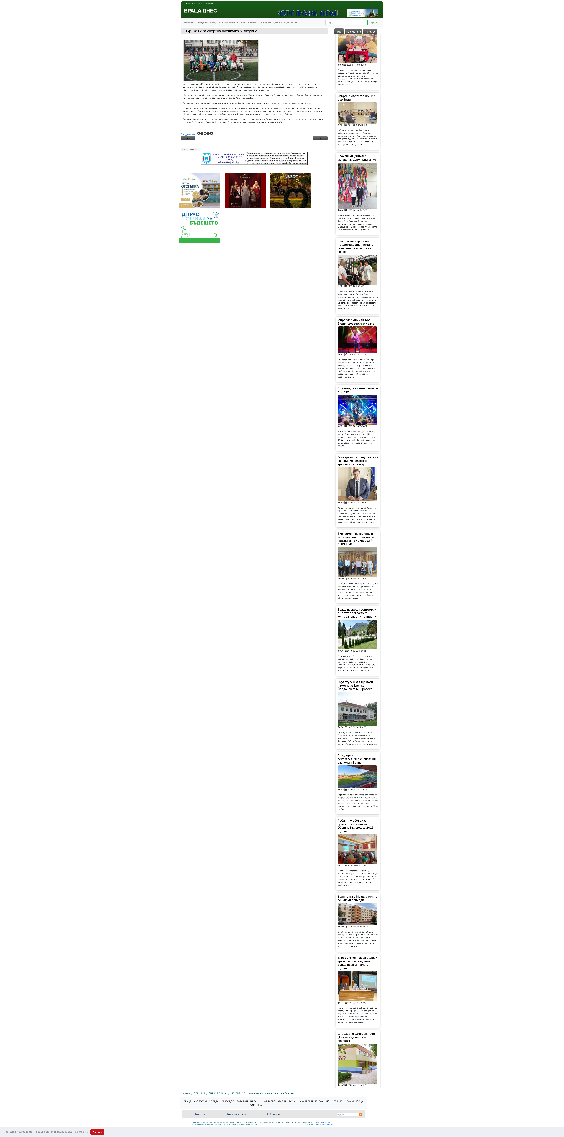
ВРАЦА (187, 1101)
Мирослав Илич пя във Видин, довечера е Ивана (356, 266)
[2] (320, 138)
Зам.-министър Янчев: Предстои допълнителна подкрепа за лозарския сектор (355, 191)
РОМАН (293, 1101)
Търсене (374, 22)
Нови (339, 31)
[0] (188, 138)
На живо (370, 31)
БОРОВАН (242, 1101)
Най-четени (353, 31)
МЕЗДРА (214, 1101)
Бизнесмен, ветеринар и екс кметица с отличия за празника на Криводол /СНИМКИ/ (356, 483)
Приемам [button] (97, 1132)
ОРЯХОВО (269, 1101)
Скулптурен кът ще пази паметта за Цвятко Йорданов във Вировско (355, 630)
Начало (187, 4)
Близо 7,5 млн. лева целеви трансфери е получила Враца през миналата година (357, 908)
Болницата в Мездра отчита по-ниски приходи (357, 842)
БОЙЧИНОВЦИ (355, 1101)
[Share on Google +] (201, 133)
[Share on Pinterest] (208, 133)
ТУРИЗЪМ (265, 22)
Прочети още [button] (80, 1132)
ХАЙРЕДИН (306, 1101)
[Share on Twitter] (211, 133)
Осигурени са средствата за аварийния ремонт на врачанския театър (358, 405)
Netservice (329, 1124)
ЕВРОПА (215, 22)
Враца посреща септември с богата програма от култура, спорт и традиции (357, 557)
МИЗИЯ (282, 1101)
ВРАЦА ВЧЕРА (249, 22)
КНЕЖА (319, 1101)
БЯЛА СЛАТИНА (256, 1103)
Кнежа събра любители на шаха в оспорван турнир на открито (357, 1061)
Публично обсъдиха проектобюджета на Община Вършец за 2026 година (356, 770)
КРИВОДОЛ (227, 1101)
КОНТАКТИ (290, 22)
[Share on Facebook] (198, 133)
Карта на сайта (198, 4)
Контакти (209, 4)
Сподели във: (188, 134)
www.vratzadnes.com (203, 1122)
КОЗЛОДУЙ (200, 1101)
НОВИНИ (189, 22)
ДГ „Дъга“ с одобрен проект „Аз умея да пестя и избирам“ (358, 982)
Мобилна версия (236, 1114)
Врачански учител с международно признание (357, 102)
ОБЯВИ (277, 22)
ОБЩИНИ (202, 22)
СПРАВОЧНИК (230, 22)
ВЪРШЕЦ (339, 1101)
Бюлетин (200, 1114)
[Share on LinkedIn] (205, 133)
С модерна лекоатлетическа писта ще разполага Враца (357, 703)
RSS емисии (273, 1114)
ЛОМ (328, 1101)
